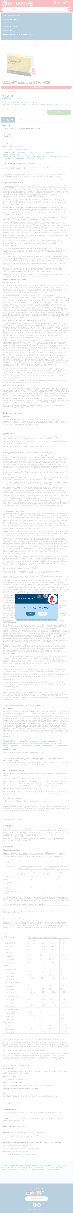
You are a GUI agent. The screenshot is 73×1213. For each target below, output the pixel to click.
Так (30, 614)
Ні (43, 614)
